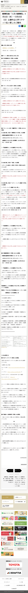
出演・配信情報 (6, 506)
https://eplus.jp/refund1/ (14, 372)
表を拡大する (4, 347)
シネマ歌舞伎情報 (19, 501)
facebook (20, 26)
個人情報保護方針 (20, 585)
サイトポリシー (7, 582)
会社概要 (13, 588)
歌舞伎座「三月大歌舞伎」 (8, 48)
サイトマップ (21, 578)
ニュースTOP (5, 497)
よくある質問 (7, 585)
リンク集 (21, 582)
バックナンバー (6, 501)
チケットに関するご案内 (7, 578)
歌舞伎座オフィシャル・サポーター (14, 569)
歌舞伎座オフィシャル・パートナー (14, 561)
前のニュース (10, 470)
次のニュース (17, 470)
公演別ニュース (18, 497)
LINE (25, 26)
